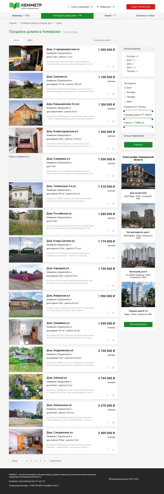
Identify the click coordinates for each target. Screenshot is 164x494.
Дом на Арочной (138, 193)
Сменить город (70, 32)
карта (30, 40)
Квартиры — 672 (20, 15)
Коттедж (133, 56)
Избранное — (107, 7)
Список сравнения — (82, 7)
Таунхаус (132, 71)
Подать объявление (140, 7)
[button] (105, 40)
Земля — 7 (109, 15)
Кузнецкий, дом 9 (138, 271)
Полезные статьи (145, 15)
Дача (131, 60)
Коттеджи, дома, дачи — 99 (67, 15)
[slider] (124, 111)
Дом (131, 67)
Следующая (55, 461)
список (16, 40)
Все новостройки (138, 324)
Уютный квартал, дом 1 (138, 232)
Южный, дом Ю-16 (138, 311)
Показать (138, 145)
